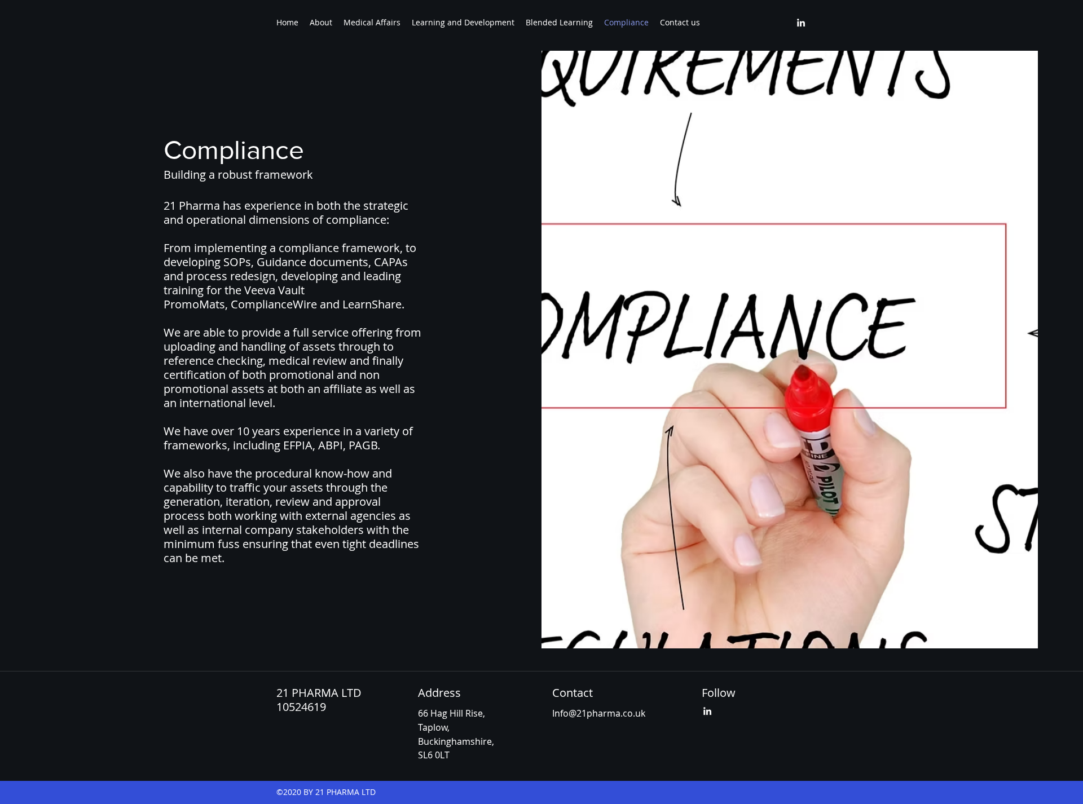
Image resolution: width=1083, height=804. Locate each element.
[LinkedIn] (801, 22)
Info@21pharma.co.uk (598, 713)
